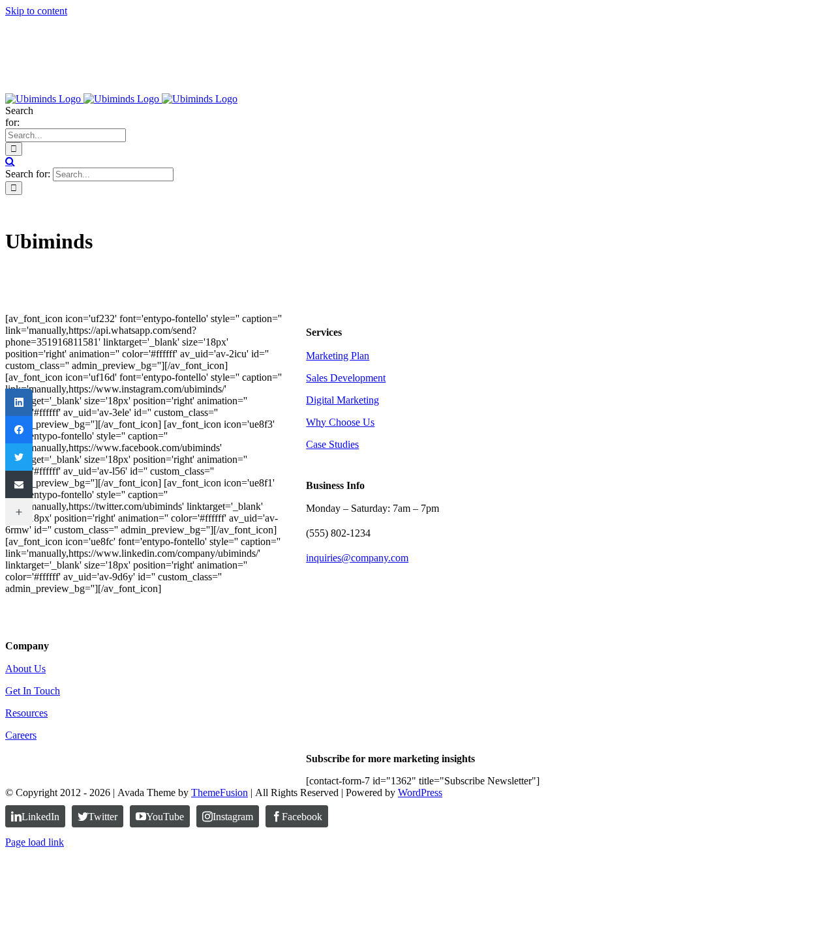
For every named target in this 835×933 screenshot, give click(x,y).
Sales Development (346, 377)
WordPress (420, 792)
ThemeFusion (219, 792)
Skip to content (36, 10)
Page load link (34, 842)
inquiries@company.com (357, 557)
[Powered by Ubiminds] (57, 620)
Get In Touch (32, 690)
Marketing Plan (337, 355)
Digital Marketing (342, 400)
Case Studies (332, 444)
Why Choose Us (340, 422)
